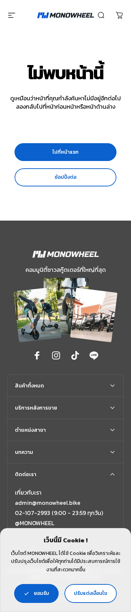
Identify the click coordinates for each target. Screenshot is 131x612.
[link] (34, 523)
